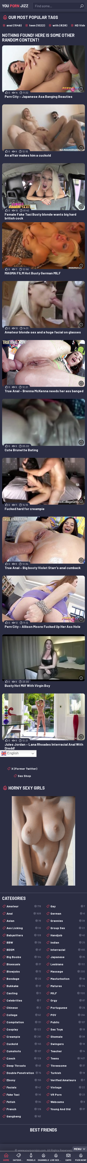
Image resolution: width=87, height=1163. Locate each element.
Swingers (67, 1044)
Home (6, 1160)
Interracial (67, 949)
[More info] (81, 89)
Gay (67, 906)
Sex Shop (24, 776)
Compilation (24, 1022)
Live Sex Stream (56, 1160)
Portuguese (67, 1007)
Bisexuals (24, 964)
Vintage (67, 1087)
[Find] (82, 6)
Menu (78, 1149)
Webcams (67, 1102)
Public (67, 1022)
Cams (68, 1160)
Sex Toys (67, 1029)
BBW (24, 942)
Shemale (67, 1036)
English (12, 753)
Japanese (67, 957)
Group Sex (67, 928)
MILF (67, 993)
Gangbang (24, 1116)
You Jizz (15, 5)
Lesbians (67, 964)
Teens (67, 1058)
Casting (24, 993)
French (24, 1109)
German (67, 913)
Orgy (67, 1000)
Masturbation (67, 978)
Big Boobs (24, 957)
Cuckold (24, 1044)
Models (31, 1160)
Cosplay (24, 1029)
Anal (24, 913)
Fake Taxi (24, 1094)
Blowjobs (24, 971)
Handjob (67, 935)
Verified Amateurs (67, 1080)
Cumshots (24, 1051)
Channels (43, 1160)
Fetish (24, 1102)
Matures (67, 986)
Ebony (24, 1080)
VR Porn (67, 1094)
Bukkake (24, 986)
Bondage (24, 978)
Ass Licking (24, 928)
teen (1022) (37, 25)
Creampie (24, 1036)
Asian (24, 920)
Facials (24, 1087)
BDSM (24, 949)
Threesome (67, 1065)
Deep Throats (24, 1065)
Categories (18, 1160)
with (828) (60, 25)
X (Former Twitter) (24, 768)
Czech (24, 1058)
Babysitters (24, 935)
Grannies (67, 920)
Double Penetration (24, 1073)
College (24, 1015)
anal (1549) (14, 25)
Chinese (24, 1007)
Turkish (67, 1073)
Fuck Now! (80, 1160)
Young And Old (67, 1109)
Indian (67, 942)
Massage (67, 971)
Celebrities (24, 1000)
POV (67, 1015)
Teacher (67, 1051)
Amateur (24, 906)
